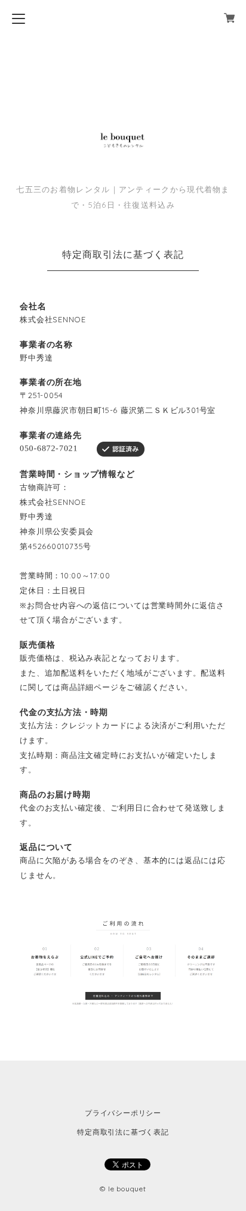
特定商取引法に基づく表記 (122, 1131)
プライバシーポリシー (123, 1112)
